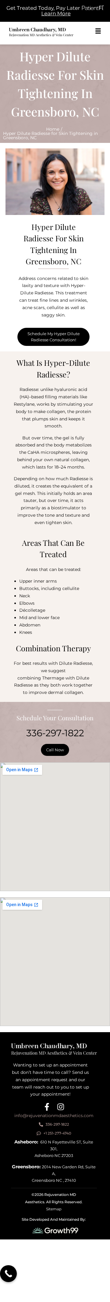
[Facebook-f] (47, 1107)
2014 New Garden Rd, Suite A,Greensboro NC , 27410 (54, 1173)
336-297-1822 (55, 733)
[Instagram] (60, 1107)
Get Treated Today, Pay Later (43, 8)
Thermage (53, 678)
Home (52, 129)
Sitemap (53, 1209)
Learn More (56, 13)
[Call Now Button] (8, 1273)
